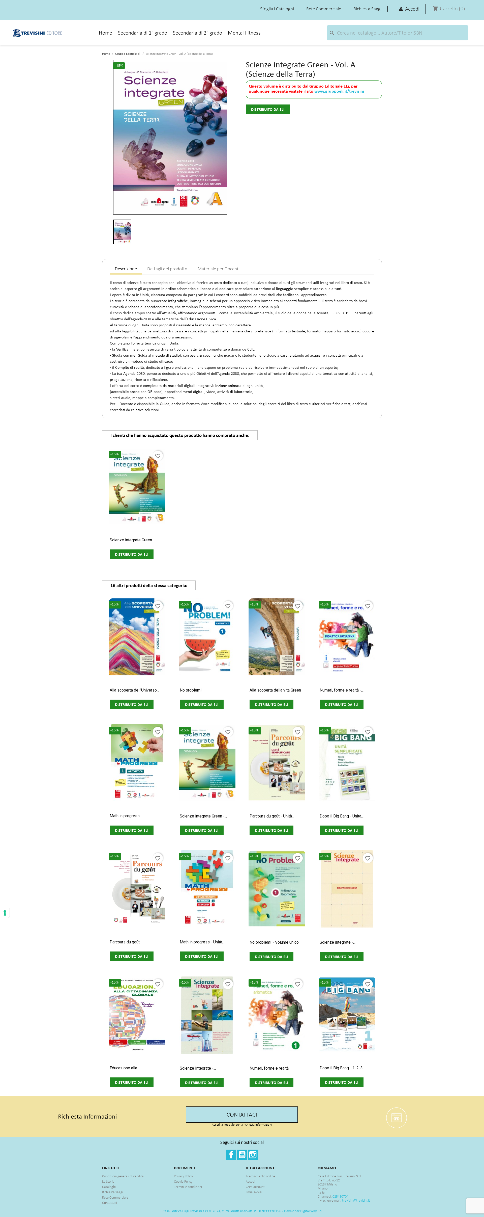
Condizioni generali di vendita (123, 1176)
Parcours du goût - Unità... (272, 816)
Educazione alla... (124, 1068)
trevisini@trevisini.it (356, 1200)
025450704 (340, 1196)
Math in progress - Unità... (202, 942)
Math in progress (125, 815)
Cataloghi (109, 1187)
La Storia (108, 1181)
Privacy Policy (183, 1176)
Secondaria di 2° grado (197, 32)
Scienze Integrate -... (198, 1068)
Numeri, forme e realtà (269, 1068)
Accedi (250, 1181)
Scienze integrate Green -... (133, 540)
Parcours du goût (125, 942)
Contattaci (109, 1203)
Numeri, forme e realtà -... (342, 690)
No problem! (191, 690)
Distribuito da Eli (267, 109)
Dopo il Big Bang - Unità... (342, 816)
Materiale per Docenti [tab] (218, 269)
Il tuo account (260, 1168)
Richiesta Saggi (112, 1192)
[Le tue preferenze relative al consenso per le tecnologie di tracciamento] (5, 913)
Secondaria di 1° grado (142, 32)
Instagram (253, 1155)
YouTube (242, 1155)
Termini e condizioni (188, 1187)
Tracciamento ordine (260, 1176)
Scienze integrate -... (337, 942)
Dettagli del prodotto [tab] (167, 269)
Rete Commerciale (115, 1197)
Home (105, 32)
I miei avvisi (254, 1192)
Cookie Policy (183, 1181)
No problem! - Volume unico (274, 942)
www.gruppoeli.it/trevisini (339, 91)
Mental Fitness (244, 32)
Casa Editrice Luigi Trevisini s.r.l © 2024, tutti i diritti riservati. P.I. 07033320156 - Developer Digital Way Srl (242, 1210)
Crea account (255, 1187)
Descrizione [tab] (126, 269)
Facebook (231, 1155)
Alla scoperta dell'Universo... (134, 690)
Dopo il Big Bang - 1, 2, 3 (341, 1068)
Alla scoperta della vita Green (275, 690)
